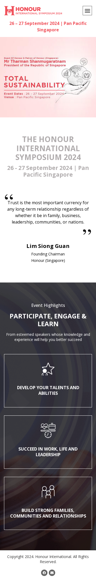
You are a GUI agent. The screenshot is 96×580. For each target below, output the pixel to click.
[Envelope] (52, 573)
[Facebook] (44, 573)
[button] (87, 10)
